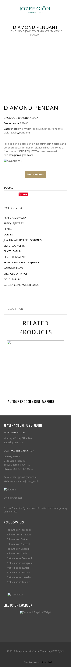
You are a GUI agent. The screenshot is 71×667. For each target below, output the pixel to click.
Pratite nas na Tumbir (18, 582)
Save (24, 194)
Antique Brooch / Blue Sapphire (31, 401)
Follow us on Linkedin (18, 548)
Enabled (47, 662)
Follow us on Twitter (17, 539)
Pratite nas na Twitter (18, 567)
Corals (8, 234)
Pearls (8, 228)
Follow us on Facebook (19, 529)
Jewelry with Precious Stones (33, 128)
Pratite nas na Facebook (19, 558)
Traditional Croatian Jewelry (22, 262)
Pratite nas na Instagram (20, 563)
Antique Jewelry (14, 223)
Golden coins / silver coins (21, 285)
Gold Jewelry (26, 31)
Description (15, 308)
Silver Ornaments (15, 257)
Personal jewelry (15, 217)
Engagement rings (16, 273)
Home (12, 31)
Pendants (43, 31)
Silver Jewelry (12, 251)
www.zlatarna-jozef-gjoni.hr (24, 481)
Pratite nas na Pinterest (19, 572)
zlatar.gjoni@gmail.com (20, 155)
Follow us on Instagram (19, 534)
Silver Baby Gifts (14, 245)
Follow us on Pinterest (18, 544)
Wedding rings (13, 268)
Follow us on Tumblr (17, 553)
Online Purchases (13, 497)
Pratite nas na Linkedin (19, 577)
